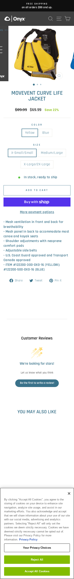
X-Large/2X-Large (37, 164)
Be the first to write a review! (37, 383)
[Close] (69, 493)
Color (37, 125)
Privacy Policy (28, 539)
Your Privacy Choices (37, 547)
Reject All (37, 559)
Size (37, 145)
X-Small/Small (22, 153)
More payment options (37, 212)
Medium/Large (52, 153)
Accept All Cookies (37, 571)
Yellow (30, 133)
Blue (45, 133)
